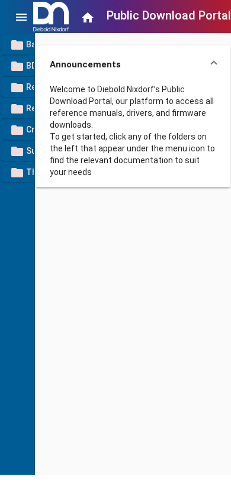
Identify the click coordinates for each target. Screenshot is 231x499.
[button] (133, 64)
